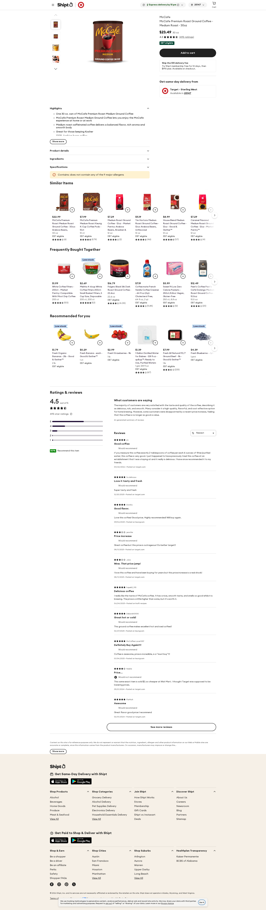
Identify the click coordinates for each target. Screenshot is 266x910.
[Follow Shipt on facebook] (52, 884)
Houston (97, 869)
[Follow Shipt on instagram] (59, 884)
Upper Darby (142, 869)
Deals (137, 819)
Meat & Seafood (59, 815)
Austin (95, 856)
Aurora (138, 861)
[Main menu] (53, 5)
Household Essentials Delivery (109, 815)
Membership (141, 806)
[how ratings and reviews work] (71, 414)
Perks (53, 869)
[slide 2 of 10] (55, 36)
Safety (54, 874)
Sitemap (181, 819)
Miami (95, 865)
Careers (181, 802)
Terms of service (58, 898)
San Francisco (100, 861)
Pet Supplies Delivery (104, 806)
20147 (187, 93)
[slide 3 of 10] (55, 47)
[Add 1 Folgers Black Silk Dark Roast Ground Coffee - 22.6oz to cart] (127, 276)
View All (54, 819)
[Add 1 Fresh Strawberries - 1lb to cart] (127, 342)
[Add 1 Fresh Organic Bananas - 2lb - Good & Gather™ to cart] (72, 342)
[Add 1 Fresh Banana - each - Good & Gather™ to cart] (99, 342)
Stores (138, 802)
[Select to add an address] (70, 5)
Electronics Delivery (103, 810)
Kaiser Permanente (187, 856)
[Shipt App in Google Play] (81, 781)
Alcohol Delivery (101, 802)
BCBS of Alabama (186, 861)
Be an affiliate (58, 865)
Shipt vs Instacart (144, 815)
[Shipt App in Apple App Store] (59, 781)
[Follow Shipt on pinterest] (66, 884)
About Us (181, 797)
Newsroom (182, 806)
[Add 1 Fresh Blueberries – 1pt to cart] (210, 342)
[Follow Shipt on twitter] (74, 884)
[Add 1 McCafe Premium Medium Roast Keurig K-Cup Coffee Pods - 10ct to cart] (99, 209)
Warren (138, 865)
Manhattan (99, 874)
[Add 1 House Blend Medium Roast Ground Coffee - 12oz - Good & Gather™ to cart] (183, 209)
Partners (181, 815)
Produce (54, 810)
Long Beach (141, 874)
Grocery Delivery (102, 797)
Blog (179, 810)
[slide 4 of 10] (55, 59)
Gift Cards (140, 810)
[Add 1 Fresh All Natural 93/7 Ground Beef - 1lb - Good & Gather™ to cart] (183, 342)
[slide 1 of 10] (55, 24)
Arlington (139, 856)
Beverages (56, 802)
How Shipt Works (144, 797)
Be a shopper (58, 856)
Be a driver (56, 861)
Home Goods (57, 806)
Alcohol (54, 797)
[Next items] (215, 215)
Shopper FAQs (58, 878)
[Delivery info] (178, 4)
